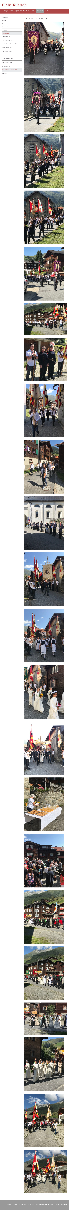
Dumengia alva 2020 (7, 58)
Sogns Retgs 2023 (7, 47)
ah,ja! (31, 1204)
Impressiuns (40, 11)
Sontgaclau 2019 (6, 66)
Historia (33, 11)
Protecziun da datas (61, 1204)
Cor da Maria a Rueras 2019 (9, 70)
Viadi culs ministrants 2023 (9, 44)
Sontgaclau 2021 (6, 55)
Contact (47, 11)
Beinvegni (5, 11)
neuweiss (50, 1204)
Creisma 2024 (6, 36)
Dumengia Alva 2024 (7, 40)
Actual (11, 11)
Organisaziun (18, 11)
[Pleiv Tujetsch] (15, 4)
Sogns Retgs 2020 (7, 62)
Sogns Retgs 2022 (7, 51)
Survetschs (26, 11)
